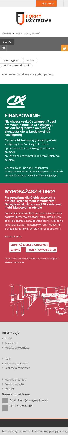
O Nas (8, 338)
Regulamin (11, 343)
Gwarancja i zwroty (16, 363)
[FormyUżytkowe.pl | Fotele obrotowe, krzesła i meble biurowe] (34, 18)
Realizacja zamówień (17, 368)
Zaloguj (60, 3)
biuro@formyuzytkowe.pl (33, 400)
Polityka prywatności (17, 347)
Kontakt (9, 388)
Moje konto (48, 3)
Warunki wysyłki (14, 384)
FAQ (7, 359)
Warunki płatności (15, 379)
